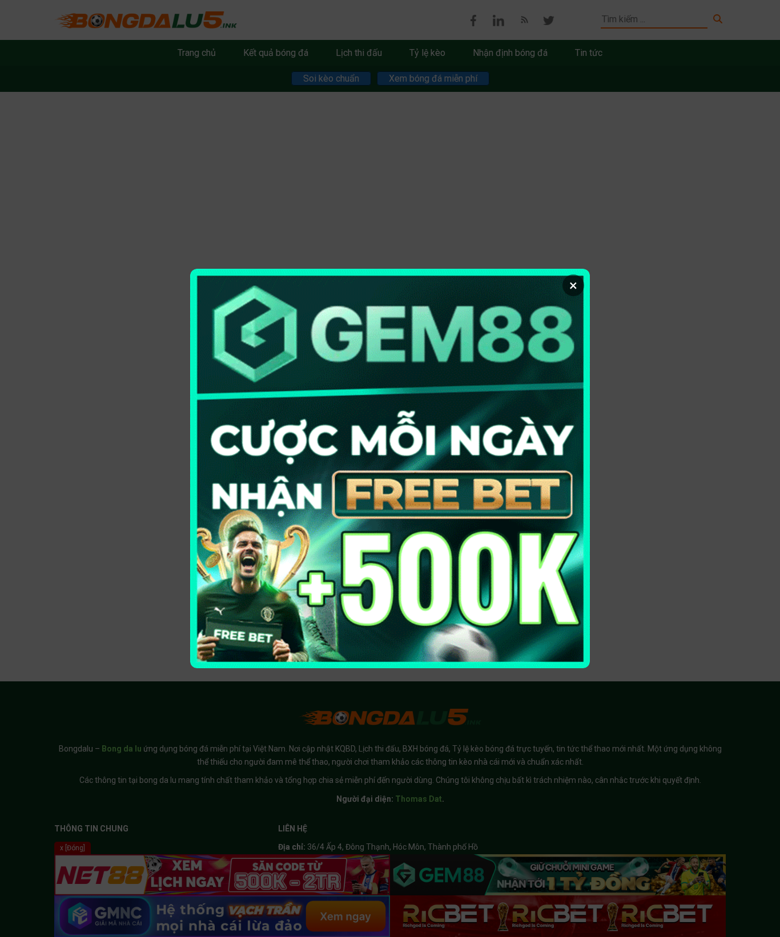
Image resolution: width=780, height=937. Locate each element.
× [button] (573, 285)
